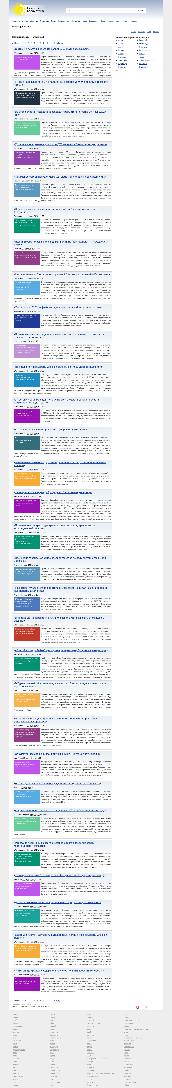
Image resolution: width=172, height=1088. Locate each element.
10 (47, 43)
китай (126, 1055)
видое (52, 1017)
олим (89, 1017)
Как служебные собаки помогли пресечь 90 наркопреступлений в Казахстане (61, 274)
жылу (15, 1064)
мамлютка (91, 1082)
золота (90, 1079)
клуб (15, 1020)
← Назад (16, 43)
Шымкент (143, 64)
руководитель (19, 1050)
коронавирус (18, 1026)
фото (52, 1014)
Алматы (121, 47)
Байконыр (122, 57)
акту (15, 1061)
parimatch (128, 1079)
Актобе (121, 44)
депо (89, 1029)
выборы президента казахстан (100, 1073)
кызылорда (55, 1082)
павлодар (54, 1073)
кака (15, 1044)
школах (90, 1052)
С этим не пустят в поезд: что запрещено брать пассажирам (51, 49)
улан (126, 1014)
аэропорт (17, 1085)
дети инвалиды (130, 1023)
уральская (128, 1064)
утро (126, 1052)
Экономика (44, 21)
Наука (84, 21)
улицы (127, 1050)
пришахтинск (19, 1076)
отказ (126, 1026)
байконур (54, 1035)
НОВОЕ (122, 32)
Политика (16, 21)
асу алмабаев (130, 1082)
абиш (126, 1085)
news (15, 1023)
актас (52, 1044)
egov (52, 1079)
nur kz (52, 1020)
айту (52, 1052)
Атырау (121, 54)
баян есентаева (94, 1085)
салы (52, 1061)
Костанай (143, 40)
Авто (118, 21)
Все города (121, 70)
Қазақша (133, 21)
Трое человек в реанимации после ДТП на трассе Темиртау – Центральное (61, 144)
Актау (120, 40)
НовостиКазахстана (35, 9)
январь (90, 1061)
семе (89, 1044)
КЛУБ (130, 32)
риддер (53, 1058)
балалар (54, 1067)
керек (52, 1029)
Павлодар (143, 47)
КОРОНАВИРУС (149, 32)
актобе (16, 1073)
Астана (121, 50)
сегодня (16, 1082)
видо (15, 1038)
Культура (76, 21)
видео (15, 1029)
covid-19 (90, 1020)
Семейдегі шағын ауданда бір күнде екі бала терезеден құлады (53, 492)
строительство (93, 1023)
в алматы (128, 1067)
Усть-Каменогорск (146, 60)
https (15, 1070)
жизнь (126, 1061)
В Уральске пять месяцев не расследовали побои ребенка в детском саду (59, 810)
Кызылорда (143, 44)
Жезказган (122, 60)
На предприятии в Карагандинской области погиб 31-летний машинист (58, 366)
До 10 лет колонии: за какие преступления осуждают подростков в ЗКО (58, 902)
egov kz (90, 1035)
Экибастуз (143, 67)
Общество (34, 21)
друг (89, 1014)
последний (55, 1070)
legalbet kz (91, 1041)
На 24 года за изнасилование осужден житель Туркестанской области (57, 783)
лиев (15, 1052)
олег (126, 1032)
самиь (89, 1050)
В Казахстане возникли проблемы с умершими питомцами (50, 429)
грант (126, 1070)
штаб (52, 1085)
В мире (25, 21)
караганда (54, 1050)
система (53, 1076)
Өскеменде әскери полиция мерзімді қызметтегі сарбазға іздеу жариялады (60, 176)
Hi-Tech (102, 21)
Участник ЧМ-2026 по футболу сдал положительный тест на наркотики (58, 307)
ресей (52, 1064)
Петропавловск (145, 50)
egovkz (53, 1055)
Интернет (110, 21)
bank (89, 1032)
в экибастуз (129, 1041)
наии (15, 1014)
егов (15, 1035)
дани (15, 1055)
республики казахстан (96, 1058)
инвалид (127, 1076)
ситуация (128, 1058)
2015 (89, 1055)
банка (15, 1047)
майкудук (54, 1047)
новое (15, 1017)
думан (16, 1032)
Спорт (53, 21)
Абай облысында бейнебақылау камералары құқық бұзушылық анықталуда (60, 650)
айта (52, 1041)
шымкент (91, 1070)
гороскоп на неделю (133, 1038)
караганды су (56, 1038)
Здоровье (93, 21)
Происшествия (64, 21)
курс (126, 1035)
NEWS (137, 32)
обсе (52, 1023)
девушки (127, 1073)
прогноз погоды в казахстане (136, 1029)
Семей (141, 54)
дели (89, 1064)
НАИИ (115, 32)
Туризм (125, 21)
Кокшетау (122, 67)
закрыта (127, 1044)
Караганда (122, 64)
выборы (16, 1058)
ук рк (15, 1067)
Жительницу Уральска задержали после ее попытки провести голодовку (58, 970)
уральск (90, 1067)
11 (51, 43)
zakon (15, 1079)
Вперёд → (58, 43)
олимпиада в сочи (132, 1020)
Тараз (141, 57)
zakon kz (91, 1026)
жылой (53, 1026)
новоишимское (93, 1076)
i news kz (54, 1032)
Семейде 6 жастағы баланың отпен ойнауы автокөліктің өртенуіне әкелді (59, 875)
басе (89, 1038)
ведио (89, 1047)
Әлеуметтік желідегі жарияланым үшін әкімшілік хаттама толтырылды (57, 753)
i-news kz (17, 1041)
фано (126, 1017)
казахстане (129, 1047)
